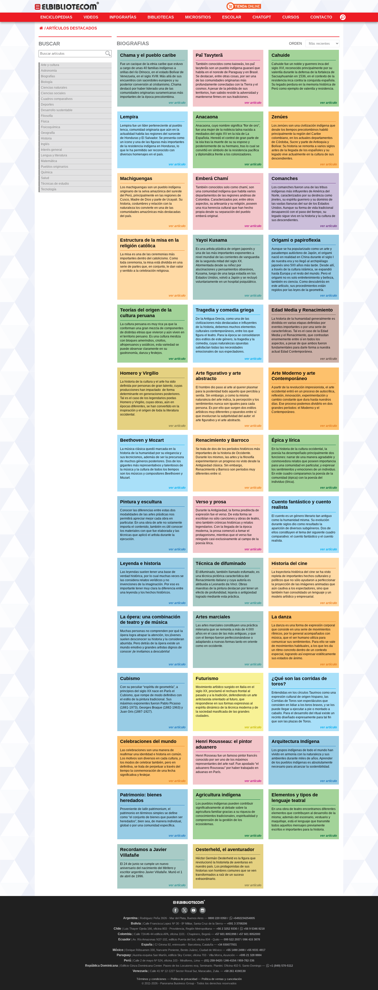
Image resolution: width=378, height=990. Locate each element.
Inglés (45, 144)
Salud (45, 178)
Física (45, 121)
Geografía (48, 133)
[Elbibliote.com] (189, 902)
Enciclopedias (56, 17)
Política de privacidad (184, 978)
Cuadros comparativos (57, 99)
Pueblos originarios (54, 166)
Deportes (47, 104)
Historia (46, 138)
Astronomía (49, 70)
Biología (46, 82)
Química (46, 172)
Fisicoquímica (50, 127)
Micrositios (198, 17)
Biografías (48, 76)
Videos (91, 17)
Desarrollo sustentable (57, 110)
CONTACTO (321, 17)
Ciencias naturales (54, 87)
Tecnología (48, 189)
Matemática (49, 161)
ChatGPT (262, 17)
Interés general (51, 150)
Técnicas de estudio (55, 183)
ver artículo (177, 103)
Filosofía (47, 116)
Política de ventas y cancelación (222, 978)
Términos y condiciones (151, 978)
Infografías (123, 17)
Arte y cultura (50, 65)
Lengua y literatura (54, 155)
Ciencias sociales (53, 93)
